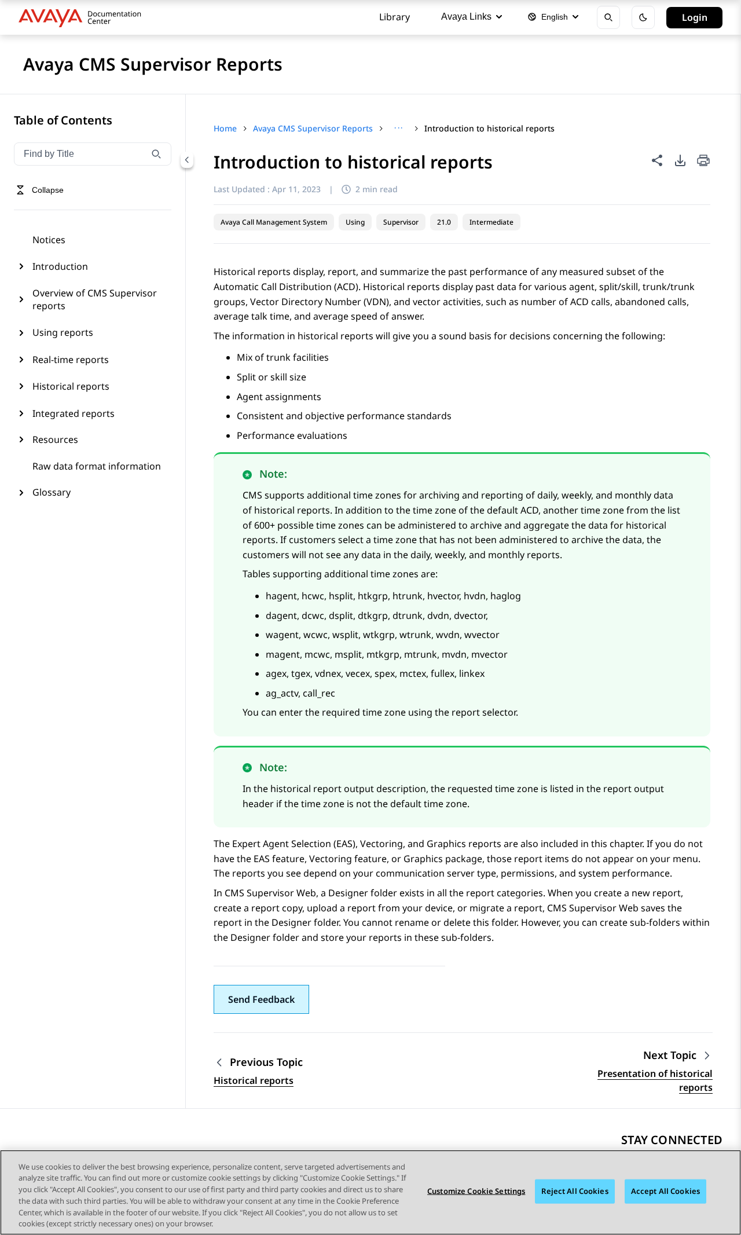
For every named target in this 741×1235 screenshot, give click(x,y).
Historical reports (70, 386)
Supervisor (401, 222)
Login (694, 17)
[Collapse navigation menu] (187, 160)
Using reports (62, 332)
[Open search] (608, 17)
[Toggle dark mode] (643, 17)
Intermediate (491, 222)
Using (355, 222)
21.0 (444, 222)
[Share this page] (657, 160)
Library (394, 16)
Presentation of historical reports (655, 1080)
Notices (48, 239)
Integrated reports (73, 413)
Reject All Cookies (574, 1191)
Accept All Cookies (665, 1191)
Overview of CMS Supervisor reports (94, 299)
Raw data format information (96, 466)
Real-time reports (70, 359)
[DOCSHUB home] (83, 17)
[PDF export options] (680, 160)
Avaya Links (466, 16)
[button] (261, 999)
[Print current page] (703, 161)
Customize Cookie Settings (476, 1191)
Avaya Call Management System (274, 222)
